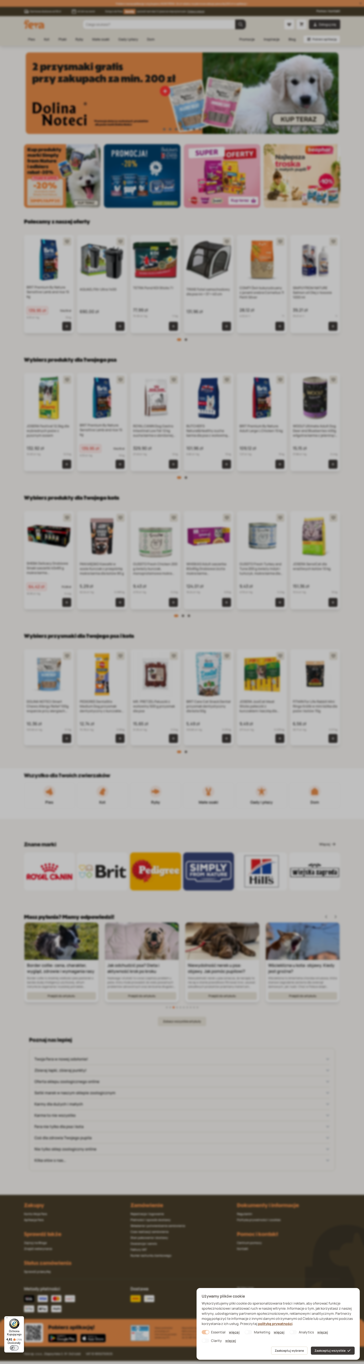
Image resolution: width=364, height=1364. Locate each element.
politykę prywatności (275, 1323)
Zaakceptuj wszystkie (330, 1351)
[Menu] (6, 1318)
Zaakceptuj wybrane (289, 1351)
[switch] (14, 1347)
